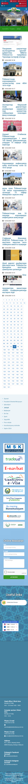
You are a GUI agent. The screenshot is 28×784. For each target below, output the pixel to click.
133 (17, 368)
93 (21, 343)
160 (4, 387)
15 (24, 303)
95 (7, 346)
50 (18, 321)
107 (13, 353)
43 (14, 318)
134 (21, 368)
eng (5, 1)
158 (17, 384)
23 (7, 309)
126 (9, 365)
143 (17, 374)
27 (21, 309)
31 (14, 312)
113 (17, 356)
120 (4, 362)
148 (17, 378)
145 (4, 378)
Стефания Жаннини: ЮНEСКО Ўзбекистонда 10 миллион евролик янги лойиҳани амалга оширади (14, 241)
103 (17, 350)
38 (18, 315)
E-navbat (14, 1)
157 (13, 384)
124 (21, 362)
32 (18, 312)
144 (21, 374)
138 (17, 371)
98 (18, 346)
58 (4, 328)
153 (17, 381)
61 (14, 328)
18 (11, 306)
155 (4, 384)
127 (13, 365)
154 (21, 381)
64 (4, 331)
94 (4, 346)
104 (21, 350)
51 (21, 321)
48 (11, 321)
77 (7, 337)
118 (17, 359)
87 (21, 340)
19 (14, 306)
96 (11, 346)
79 (14, 337)
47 (7, 321)
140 (4, 374)
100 (4, 350)
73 (14, 334)
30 (11, 312)
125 (4, 365)
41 (7, 318)
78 (11, 337)
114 (21, 356)
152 (13, 381)
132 (13, 368)
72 (11, 334)
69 (21, 331)
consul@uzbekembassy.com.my (14, 736)
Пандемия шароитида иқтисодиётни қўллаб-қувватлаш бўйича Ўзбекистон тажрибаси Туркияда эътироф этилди (14, 53)
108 (17, 353)
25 (14, 309)
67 (14, 331)
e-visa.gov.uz (23, 1)
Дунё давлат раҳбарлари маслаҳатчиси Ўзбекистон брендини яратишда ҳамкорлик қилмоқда (14, 266)
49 (14, 321)
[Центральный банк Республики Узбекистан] (10, 626)
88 (4, 343)
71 (7, 334)
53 (7, 325)
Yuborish (15, 577)
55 (14, 325)
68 (18, 331)
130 (4, 368)
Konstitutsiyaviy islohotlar (12, 425)
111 (9, 356)
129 (21, 365)
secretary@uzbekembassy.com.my (13, 727)
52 (4, 325)
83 (7, 340)
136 (9, 371)
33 (21, 312)
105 (4, 353)
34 (4, 315)
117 (13, 359)
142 (13, 374)
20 (18, 306)
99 (21, 346)
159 (21, 384)
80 (18, 337)
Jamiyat (6, 407)
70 (4, 334)
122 (13, 362)
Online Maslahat (22, 6)
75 (21, 334)
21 (21, 306)
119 (21, 359)
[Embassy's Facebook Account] (2, 5)
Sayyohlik (7, 419)
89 (7, 343)
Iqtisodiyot (7, 404)
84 (11, 340)
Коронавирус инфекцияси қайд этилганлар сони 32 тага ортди (14, 165)
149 (21, 378)
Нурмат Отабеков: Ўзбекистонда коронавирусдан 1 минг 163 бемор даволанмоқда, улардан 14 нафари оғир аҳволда (14, 139)
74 (18, 334)
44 (18, 318)
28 (4, 312)
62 (18, 328)
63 (21, 328)
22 (4, 309)
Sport (5, 416)
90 (11, 343)
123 (17, 362)
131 (9, 368)
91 (14, 343)
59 (7, 328)
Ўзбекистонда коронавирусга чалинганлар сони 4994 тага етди (14, 82)
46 (4, 321)
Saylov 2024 (7, 428)
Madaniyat (7, 410)
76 (4, 337)
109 (21, 353)
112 (13, 356)
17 (7, 306)
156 (9, 384)
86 (18, 340)
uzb (2, 1)
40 (4, 318)
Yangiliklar (12, 28)
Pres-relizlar (7, 422)
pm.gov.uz (23, 3)
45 (21, 318)
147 (13, 378)
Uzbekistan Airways (12, 602)
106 (9, 353)
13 (17, 303)
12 (14, 303)
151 (9, 381)
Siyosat (6, 398)
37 (14, 315)
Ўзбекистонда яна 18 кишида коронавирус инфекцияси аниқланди (14, 215)
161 (9, 387)
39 (21, 315)
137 (13, 371)
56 (18, 325)
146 (9, 378)
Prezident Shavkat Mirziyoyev (13, 401)
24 (11, 309)
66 (11, 331)
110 (4, 356)
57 (21, 325)
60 (11, 328)
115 (4, 359)
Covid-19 (6, 3)
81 (21, 337)
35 (7, 315)
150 (4, 381)
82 (4, 340)
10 (7, 303)
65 (7, 331)
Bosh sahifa (5, 28)
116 (9, 359)
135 (4, 371)
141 (9, 374)
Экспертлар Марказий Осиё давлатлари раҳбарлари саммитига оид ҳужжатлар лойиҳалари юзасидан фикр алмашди (14, 110)
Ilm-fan (6, 413)
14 (21, 303)
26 (18, 309)
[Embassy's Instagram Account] (4, 5)
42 (11, 318)
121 (9, 362)
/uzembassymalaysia (11, 756)
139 (21, 371)
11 (10, 303)
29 (7, 312)
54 (11, 325)
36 (11, 315)
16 (4, 306)
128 (17, 365)
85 (14, 340)
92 (18, 343)
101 (9, 350)
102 (13, 350)
